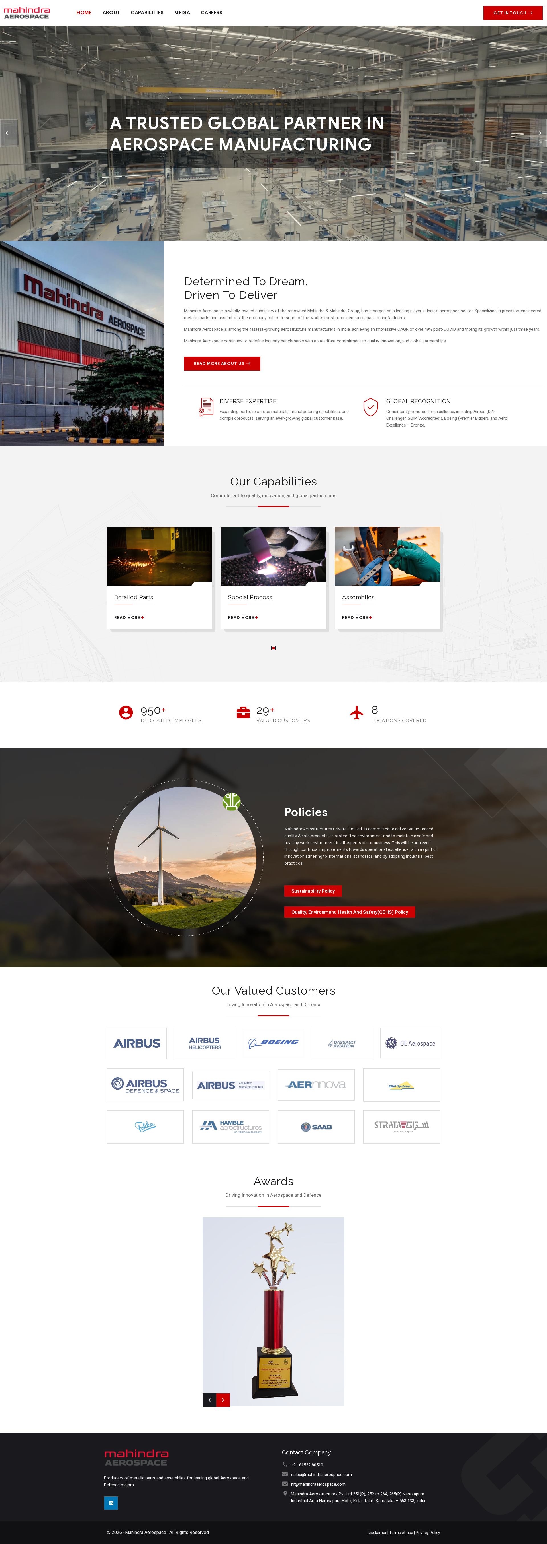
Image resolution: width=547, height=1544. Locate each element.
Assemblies (358, 597)
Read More (127, 617)
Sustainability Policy (313, 891)
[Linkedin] (111, 1503)
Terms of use (401, 1532)
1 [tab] (273, 648)
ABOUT (111, 13)
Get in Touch (509, 13)
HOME (84, 13)
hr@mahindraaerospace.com (318, 1484)
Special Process (250, 597)
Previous (209, 1400)
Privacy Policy (428, 1532)
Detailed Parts (133, 597)
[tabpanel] (160, 582)
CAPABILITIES (147, 13)
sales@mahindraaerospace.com (321, 1474)
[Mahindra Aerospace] (27, 13)
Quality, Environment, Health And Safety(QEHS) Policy (349, 912)
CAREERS (211, 13)
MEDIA (182, 13)
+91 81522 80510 (307, 1464)
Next (223, 1400)
